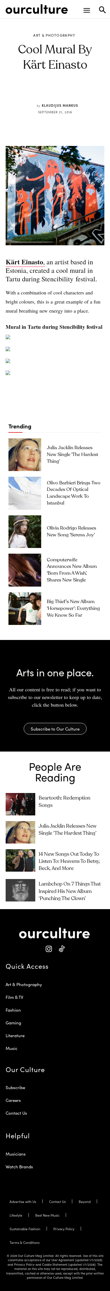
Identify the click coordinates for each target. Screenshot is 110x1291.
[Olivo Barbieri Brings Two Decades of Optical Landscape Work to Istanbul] (24, 493)
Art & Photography (54, 35)
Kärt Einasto (24, 262)
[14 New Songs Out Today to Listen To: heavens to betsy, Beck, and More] (20, 860)
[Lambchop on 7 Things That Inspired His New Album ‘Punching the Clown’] (20, 890)
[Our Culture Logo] (37, 9)
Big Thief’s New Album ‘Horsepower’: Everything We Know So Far (73, 608)
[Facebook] (37, 92)
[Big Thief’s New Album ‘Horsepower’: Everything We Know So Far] (24, 608)
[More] (90, 92)
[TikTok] (61, 949)
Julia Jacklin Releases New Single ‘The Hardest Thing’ (72, 454)
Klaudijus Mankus (60, 105)
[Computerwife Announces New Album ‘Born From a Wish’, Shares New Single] (24, 570)
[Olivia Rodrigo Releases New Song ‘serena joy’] (24, 531)
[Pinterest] (50, 92)
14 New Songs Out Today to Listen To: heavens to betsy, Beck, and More (69, 861)
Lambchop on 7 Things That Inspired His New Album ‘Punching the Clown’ (70, 891)
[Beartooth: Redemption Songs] (20, 804)
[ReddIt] (63, 92)
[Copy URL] (76, 92)
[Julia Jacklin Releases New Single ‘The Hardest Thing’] (24, 454)
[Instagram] (48, 949)
